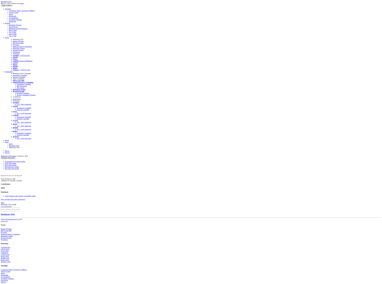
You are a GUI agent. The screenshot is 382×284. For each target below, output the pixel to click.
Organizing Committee (20, 75)
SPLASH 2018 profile (12, 169)
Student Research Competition (22, 46)
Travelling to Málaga (15, 20)
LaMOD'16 (4, 253)
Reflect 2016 (5, 260)
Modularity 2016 (6, 156)
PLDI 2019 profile (10, 165)
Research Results (18, 50)
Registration (12, 16)
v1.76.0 (19, 219)
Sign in (7, 151)
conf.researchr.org (10, 219)
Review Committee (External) (26, 95)
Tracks (7, 37)
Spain (22, 3)
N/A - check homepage (24, 104)
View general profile (6, 206)
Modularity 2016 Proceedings (18, 29)
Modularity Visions (19, 48)
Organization (9, 72)
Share (2, 203)
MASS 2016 (5, 256)
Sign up (7, 153)
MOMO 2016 (5, 258)
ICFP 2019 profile (10, 163)
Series (11, 144)
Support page (4, 221)
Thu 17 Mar (12, 36)
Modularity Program (15, 25)
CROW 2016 (5, 249)
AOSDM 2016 (5, 247)
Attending (8, 9)
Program (7, 23)
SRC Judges (20, 88)
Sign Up (3, 282)
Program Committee (23, 93)
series (14, 156)
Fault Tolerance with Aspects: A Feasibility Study (20, 196)
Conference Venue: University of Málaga (22, 11)
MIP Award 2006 (18, 43)
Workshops (16, 52)
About (11, 14)
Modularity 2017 (14, 146)
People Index (17, 99)
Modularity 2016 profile (8, 158)
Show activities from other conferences (13, 199)
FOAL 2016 (5, 251)
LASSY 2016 (5, 254)
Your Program (13, 27)
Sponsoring (12, 21)
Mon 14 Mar (13, 30)
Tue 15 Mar (12, 32)
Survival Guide (13, 12)
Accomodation (13, 18)
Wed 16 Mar (13, 34)
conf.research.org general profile (15, 161)
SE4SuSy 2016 (5, 262)
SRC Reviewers (22, 86)
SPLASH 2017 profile (12, 167)
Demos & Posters (18, 41)
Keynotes (16, 45)
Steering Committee (19, 77)
